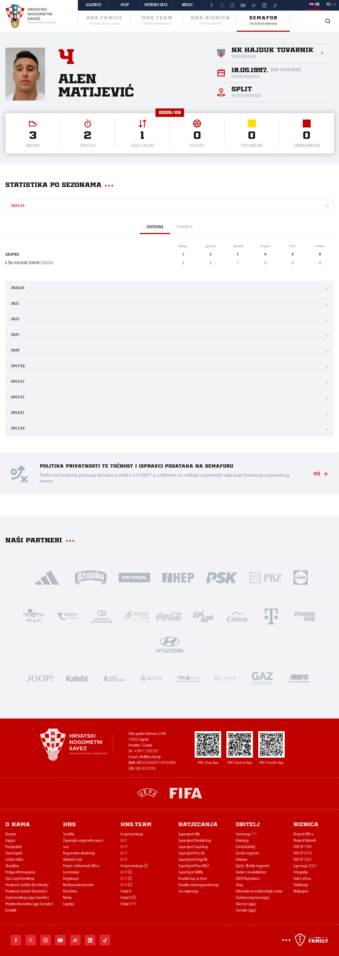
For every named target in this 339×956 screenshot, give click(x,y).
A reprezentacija (132, 834)
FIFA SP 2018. (302, 854)
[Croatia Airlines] (136, 616)
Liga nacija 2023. (305, 866)
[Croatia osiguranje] (102, 616)
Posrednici (70, 892)
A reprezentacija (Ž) (134, 866)
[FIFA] (186, 792)
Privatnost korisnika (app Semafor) (29, 904)
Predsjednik (13, 847)
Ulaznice (93, 5)
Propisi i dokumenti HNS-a (81, 866)
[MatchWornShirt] (299, 678)
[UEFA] (147, 792)
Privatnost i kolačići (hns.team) (26, 892)
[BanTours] (188, 678)
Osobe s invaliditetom (251, 873)
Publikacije (300, 885)
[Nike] (47, 577)
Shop (125, 5)
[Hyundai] (169, 644)
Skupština (12, 866)
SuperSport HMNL (190, 873)
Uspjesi (10, 841)
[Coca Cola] (169, 616)
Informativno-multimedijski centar (259, 892)
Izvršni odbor (14, 860)
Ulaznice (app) (246, 904)
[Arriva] (151, 678)
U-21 (124, 841)
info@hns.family (150, 757)
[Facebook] (211, 5)
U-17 (124, 854)
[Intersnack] (203, 616)
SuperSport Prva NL (191, 854)
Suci (66, 847)
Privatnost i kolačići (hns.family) (26, 885)
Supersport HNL (189, 834)
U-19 (124, 847)
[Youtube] (243, 5)
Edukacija (242, 841)
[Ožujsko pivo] (91, 577)
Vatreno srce (156, 5)
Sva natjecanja (188, 892)
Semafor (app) (246, 911)
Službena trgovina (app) (252, 898)
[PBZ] (265, 577)
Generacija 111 (246, 834)
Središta (68, 834)
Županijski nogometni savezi (83, 841)
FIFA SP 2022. (302, 860)
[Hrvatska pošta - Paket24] (68, 616)
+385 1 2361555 (146, 751)
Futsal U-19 (128, 904)
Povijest (10, 834)
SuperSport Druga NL (193, 860)
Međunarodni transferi (78, 885)
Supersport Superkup (193, 847)
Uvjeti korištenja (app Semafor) (26, 898)
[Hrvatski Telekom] (271, 616)
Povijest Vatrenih (304, 841)
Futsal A (126, 892)
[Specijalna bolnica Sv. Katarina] (225, 678)
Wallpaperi (301, 892)
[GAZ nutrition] (262, 678)
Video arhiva (302, 879)
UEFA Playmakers (247, 879)
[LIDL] (300, 577)
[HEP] (178, 577)
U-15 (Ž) (126, 885)
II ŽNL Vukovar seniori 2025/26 (29, 263)
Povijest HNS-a (303, 834)
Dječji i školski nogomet (252, 866)
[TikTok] (275, 5)
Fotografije (300, 873)
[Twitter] (222, 5)
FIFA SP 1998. (302, 847)
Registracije (71, 879)
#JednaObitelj (245, 847)
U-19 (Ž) (126, 873)
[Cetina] (237, 616)
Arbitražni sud (72, 860)
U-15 (124, 860)
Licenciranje (71, 873)
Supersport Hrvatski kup (194, 841)
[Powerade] (305, 616)
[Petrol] (134, 577)
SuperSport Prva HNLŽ (193, 866)
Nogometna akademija (79, 854)
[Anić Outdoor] (113, 678)
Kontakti (10, 911)
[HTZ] (34, 616)
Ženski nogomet (247, 854)
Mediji (187, 5)
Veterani (241, 860)
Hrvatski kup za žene (192, 879)
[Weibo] (253, 5)
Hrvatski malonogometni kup (198, 885)
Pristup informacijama (20, 873)
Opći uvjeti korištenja (19, 879)
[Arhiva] (327, 21)
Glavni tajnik (13, 854)
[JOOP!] (39, 678)
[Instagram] (232, 5)
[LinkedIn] (264, 5)
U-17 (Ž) (126, 879)
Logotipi (68, 904)
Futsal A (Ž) (128, 898)
